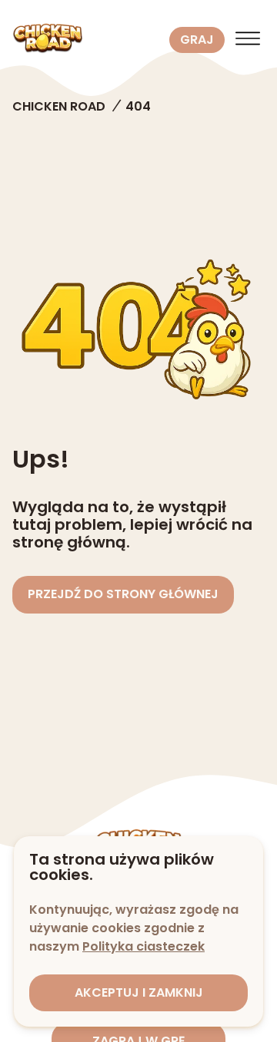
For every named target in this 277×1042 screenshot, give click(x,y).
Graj (197, 39)
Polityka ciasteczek (143, 946)
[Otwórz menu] (248, 40)
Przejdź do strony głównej (123, 594)
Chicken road (58, 106)
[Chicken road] (87, 40)
